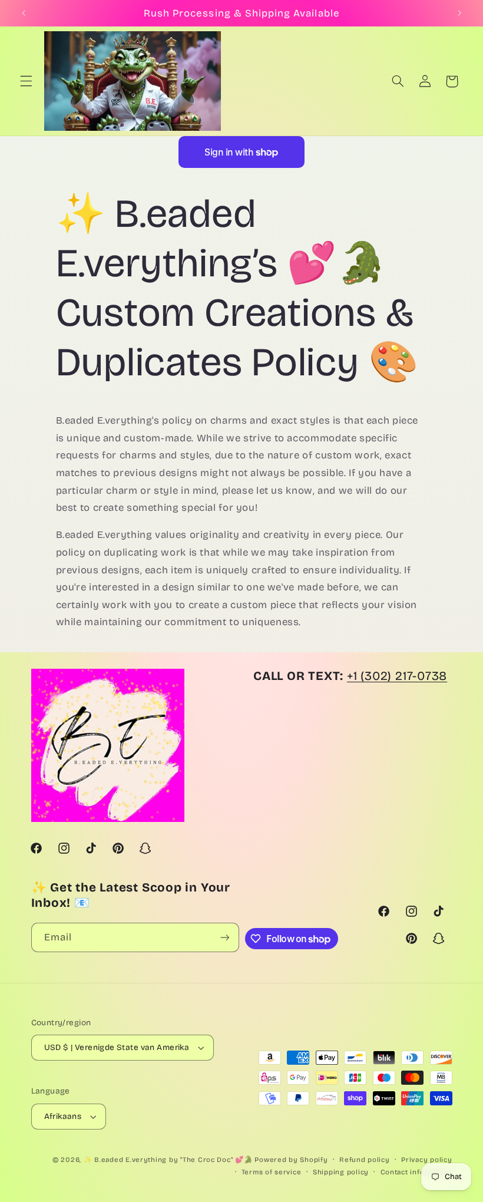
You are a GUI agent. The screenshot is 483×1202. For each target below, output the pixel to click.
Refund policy (364, 1159)
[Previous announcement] (24, 13)
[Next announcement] (459, 13)
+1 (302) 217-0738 (397, 676)
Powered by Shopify (290, 1159)
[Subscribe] (224, 937)
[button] (25, 81)
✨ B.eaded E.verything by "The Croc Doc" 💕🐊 (168, 1159)
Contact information (416, 1172)
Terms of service (272, 1172)
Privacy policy (426, 1159)
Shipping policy (341, 1172)
